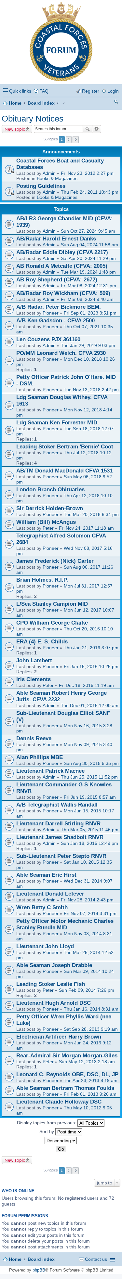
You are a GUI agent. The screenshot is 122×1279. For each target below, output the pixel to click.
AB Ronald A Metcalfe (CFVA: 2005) (61, 266)
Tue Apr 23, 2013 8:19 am (90, 1080)
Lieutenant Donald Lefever (50, 894)
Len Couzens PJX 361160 (48, 339)
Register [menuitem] (90, 91)
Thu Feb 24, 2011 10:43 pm (89, 192)
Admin (49, 173)
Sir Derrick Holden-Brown (49, 508)
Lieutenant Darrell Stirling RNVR (58, 823)
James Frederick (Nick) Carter (55, 561)
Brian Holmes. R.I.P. (42, 580)
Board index (41, 103)
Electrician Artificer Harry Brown (58, 1037)
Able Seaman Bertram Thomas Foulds (65, 1088)
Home (15, 103)
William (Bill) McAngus (46, 522)
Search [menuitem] (116, 102)
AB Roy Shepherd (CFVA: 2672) (56, 280)
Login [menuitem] (113, 91)
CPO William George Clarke (52, 623)
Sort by (47, 1131)
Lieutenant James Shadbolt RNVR (59, 837)
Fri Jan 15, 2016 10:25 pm (91, 666)
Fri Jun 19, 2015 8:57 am (90, 797)
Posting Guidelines (40, 186)
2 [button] (69, 139)
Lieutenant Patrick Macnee (50, 771)
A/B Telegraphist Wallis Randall (57, 805)
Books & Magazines (57, 178)
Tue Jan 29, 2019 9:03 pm (88, 345)
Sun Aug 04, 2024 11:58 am (89, 244)
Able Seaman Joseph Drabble (54, 965)
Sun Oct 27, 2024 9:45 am (88, 231)
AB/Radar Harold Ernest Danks (56, 239)
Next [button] (76, 139)
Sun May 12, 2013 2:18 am (87, 1061)
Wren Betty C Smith (42, 907)
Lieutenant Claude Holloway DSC (59, 1102)
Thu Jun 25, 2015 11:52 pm (89, 777)
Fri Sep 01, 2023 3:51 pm (90, 313)
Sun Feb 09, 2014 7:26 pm (86, 990)
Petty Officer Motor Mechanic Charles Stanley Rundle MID (65, 924)
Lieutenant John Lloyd (45, 946)
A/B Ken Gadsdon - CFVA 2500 (55, 320)
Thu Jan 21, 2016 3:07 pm (91, 647)
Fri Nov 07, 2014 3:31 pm (90, 913)
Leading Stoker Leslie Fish (50, 984)
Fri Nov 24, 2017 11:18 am (86, 528)
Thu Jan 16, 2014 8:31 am (91, 1009)
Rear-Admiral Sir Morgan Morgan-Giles (66, 1056)
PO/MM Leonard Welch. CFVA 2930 (61, 353)
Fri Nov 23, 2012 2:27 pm (87, 173)
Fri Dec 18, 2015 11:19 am (86, 685)
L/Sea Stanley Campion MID (52, 604)
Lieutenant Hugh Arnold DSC (53, 1003)
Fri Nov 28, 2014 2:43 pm (87, 899)
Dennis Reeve (33, 738)
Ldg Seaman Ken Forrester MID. (57, 423)
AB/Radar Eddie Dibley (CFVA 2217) (62, 252)
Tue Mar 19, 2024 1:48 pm (88, 272)
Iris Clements (33, 679)
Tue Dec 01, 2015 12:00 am (89, 705)
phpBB (39, 1270)
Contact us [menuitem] (96, 1259)
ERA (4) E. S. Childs (42, 642)
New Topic (15, 129)
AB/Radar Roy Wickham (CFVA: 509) (63, 293)
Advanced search (96, 129)
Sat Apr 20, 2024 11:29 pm (88, 258)
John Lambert (34, 660)
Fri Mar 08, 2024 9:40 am (87, 299)
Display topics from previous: (47, 1122)
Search (87, 129)
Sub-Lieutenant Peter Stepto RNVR (61, 856)
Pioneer (51, 313)
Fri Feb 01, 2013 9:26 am (90, 1094)
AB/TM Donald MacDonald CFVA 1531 (64, 471)
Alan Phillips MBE (39, 757)
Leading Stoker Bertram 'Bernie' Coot (64, 447)
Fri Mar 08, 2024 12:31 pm (88, 285)
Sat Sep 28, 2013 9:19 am (91, 1029)
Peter (48, 528)
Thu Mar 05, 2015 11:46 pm (89, 829)
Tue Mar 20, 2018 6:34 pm (91, 514)
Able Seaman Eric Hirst (46, 875)
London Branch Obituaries (50, 489)
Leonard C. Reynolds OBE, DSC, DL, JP (67, 1074)
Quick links (20, 91)
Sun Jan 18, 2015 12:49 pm (89, 843)
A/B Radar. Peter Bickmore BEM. (58, 307)
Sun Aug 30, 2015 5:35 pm (91, 763)
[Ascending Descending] (61, 1140)
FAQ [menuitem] (43, 91)
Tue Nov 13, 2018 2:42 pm (91, 389)
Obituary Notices (32, 118)
